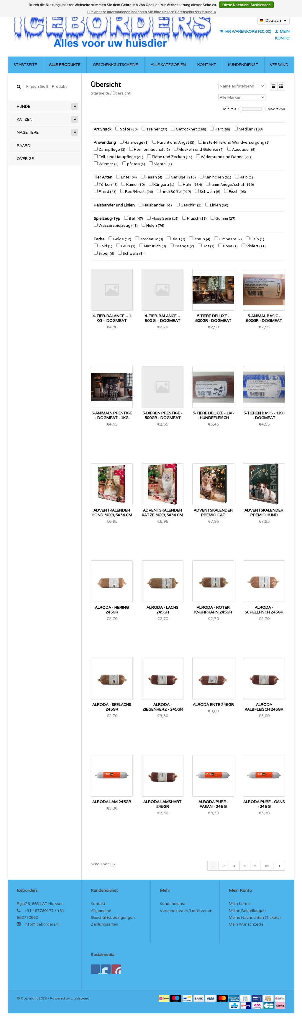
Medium (250, 129)
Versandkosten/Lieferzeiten (186, 910)
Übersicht (121, 93)
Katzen (24, 119)
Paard (23, 145)
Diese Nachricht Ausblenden (246, 5)
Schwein (209, 191)
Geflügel (183, 177)
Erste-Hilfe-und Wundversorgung (236, 142)
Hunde (23, 106)
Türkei (108, 184)
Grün (127, 246)
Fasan (153, 177)
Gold (105, 246)
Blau (178, 238)
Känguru (163, 184)
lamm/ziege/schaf (232, 184)
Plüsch (196, 218)
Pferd (107, 191)
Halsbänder (157, 205)
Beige (121, 238)
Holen (154, 225)
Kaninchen (217, 177)
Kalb (246, 177)
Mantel (162, 163)
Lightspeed (80, 998)
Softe (128, 129)
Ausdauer (243, 149)
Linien (218, 205)
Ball (135, 218)
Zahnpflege (111, 149)
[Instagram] (116, 969)
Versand (279, 64)
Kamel (135, 184)
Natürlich (154, 246)
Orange (184, 246)
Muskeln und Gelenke (201, 149)
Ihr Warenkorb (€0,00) (248, 31)
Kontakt (206, 64)
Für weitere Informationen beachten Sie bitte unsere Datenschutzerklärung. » (151, 12)
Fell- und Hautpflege (120, 156)
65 (267, 865)
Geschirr (190, 205)
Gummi (224, 218)
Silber (106, 253)
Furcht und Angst (175, 142)
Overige (25, 158)
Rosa (230, 246)
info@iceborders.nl (42, 924)
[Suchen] (18, 86)
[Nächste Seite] (279, 866)
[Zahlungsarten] (164, 998)
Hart (222, 129)
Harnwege (136, 142)
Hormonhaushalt (151, 149)
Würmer (108, 163)
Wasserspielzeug (118, 225)
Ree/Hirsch (138, 191)
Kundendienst (243, 64)
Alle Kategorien (168, 64)
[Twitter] (106, 969)
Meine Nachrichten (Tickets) (255, 917)
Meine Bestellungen (247, 910)
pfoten (135, 163)
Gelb (257, 238)
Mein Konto (239, 903)
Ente (128, 177)
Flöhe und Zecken (171, 156)
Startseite (25, 64)
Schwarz (134, 253)
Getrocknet (190, 129)
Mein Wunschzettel (247, 924)
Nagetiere (28, 132)
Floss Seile (164, 218)
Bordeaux (151, 238)
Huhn (192, 184)
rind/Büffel (176, 191)
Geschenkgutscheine (115, 64)
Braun (201, 238)
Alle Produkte (65, 64)
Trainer (156, 129)
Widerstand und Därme (225, 156)
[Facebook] (95, 969)
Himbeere (230, 238)
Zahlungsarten (104, 924)
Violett (255, 246)
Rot (208, 246)
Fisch (237, 191)
